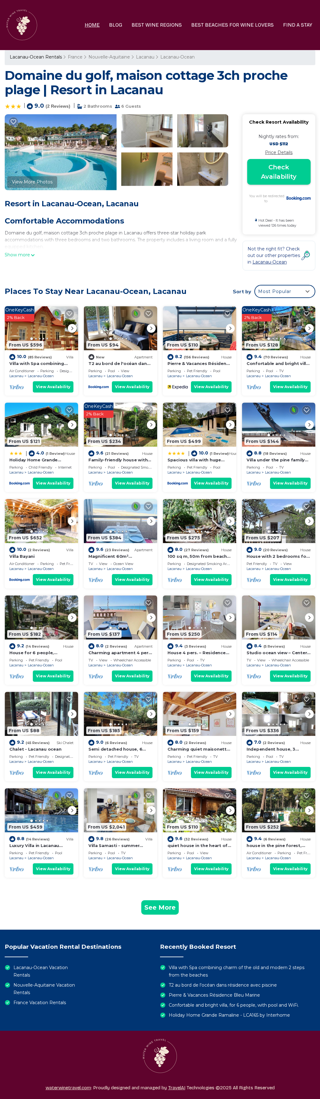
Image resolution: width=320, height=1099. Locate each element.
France (75, 57)
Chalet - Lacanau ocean (35, 749)
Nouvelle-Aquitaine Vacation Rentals (44, 988)
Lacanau (145, 57)
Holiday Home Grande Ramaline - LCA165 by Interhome (229, 1015)
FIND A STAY (297, 25)
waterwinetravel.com (68, 1088)
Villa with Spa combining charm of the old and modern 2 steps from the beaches (236, 971)
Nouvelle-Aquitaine (109, 57)
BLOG (115, 25)
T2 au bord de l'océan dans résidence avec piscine (223, 985)
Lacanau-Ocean (177, 57)
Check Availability (279, 171)
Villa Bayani (22, 556)
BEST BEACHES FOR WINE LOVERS (232, 25)
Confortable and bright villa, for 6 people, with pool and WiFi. (234, 1005)
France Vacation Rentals (39, 1002)
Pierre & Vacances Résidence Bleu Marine (214, 995)
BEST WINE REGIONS (157, 25)
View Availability (53, 386)
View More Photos (32, 182)
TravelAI (176, 1088)
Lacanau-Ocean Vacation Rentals (40, 971)
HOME (92, 25)
